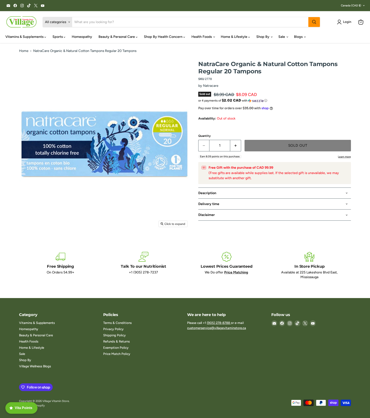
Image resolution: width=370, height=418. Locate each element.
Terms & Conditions (117, 323)
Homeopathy (82, 37)
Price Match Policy (116, 354)
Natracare (210, 86)
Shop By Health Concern (163, 37)
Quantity (204, 136)
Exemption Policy (115, 348)
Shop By (263, 37)
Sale (282, 37)
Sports (58, 37)
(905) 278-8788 (219, 323)
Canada (351, 5)
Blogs (298, 37)
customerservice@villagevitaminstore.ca (216, 328)
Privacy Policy (113, 329)
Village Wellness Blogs (35, 366)
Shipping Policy (114, 335)
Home (23, 51)
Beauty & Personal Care (117, 37)
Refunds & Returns (116, 341)
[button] (345, 22)
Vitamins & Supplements (24, 37)
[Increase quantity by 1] (235, 145)
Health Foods (202, 37)
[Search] (314, 22)
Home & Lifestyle (234, 37)
